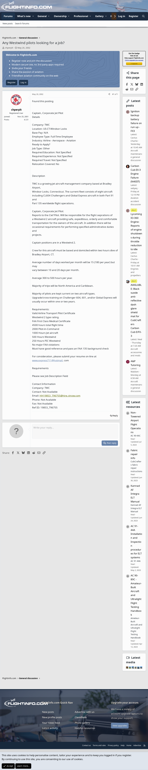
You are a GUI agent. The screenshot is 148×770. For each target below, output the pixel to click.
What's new (24, 16)
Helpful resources (85, 728)
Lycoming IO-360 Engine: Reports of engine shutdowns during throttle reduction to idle (136, 230)
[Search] (143, 16)
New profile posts (52, 717)
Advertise (137, 745)
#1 (113, 94)
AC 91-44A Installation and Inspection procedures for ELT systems (136, 541)
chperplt (9, 47)
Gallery (99, 16)
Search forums (22, 23)
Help (122, 745)
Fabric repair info (134, 454)
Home (128, 745)
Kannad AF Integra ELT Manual (135, 493)
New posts (8, 23)
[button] (33, 16)
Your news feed (51, 722)
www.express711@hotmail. (47, 360)
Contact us (86, 745)
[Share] (109, 94)
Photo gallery (82, 722)
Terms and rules (99, 745)
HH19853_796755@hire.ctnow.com (60, 395)
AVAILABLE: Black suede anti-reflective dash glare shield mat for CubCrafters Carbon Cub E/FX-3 (136, 308)
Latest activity (50, 728)
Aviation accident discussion (136, 201)
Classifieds (81, 717)
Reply (115, 415)
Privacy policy (113, 745)
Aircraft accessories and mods (136, 352)
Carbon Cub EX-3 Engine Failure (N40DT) (136, 173)
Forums (8, 16)
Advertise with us (84, 712)
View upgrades (120, 725)
